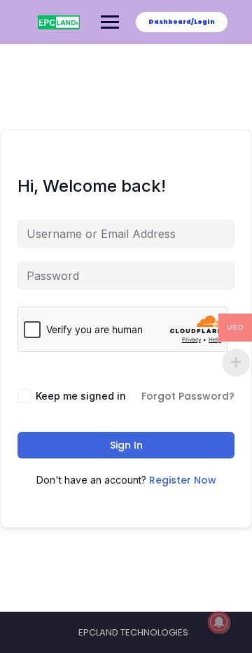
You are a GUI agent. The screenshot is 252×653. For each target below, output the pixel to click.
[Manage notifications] (219, 622)
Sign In (126, 445)
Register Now (182, 480)
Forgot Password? (187, 396)
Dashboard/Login (181, 21)
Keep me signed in (81, 396)
